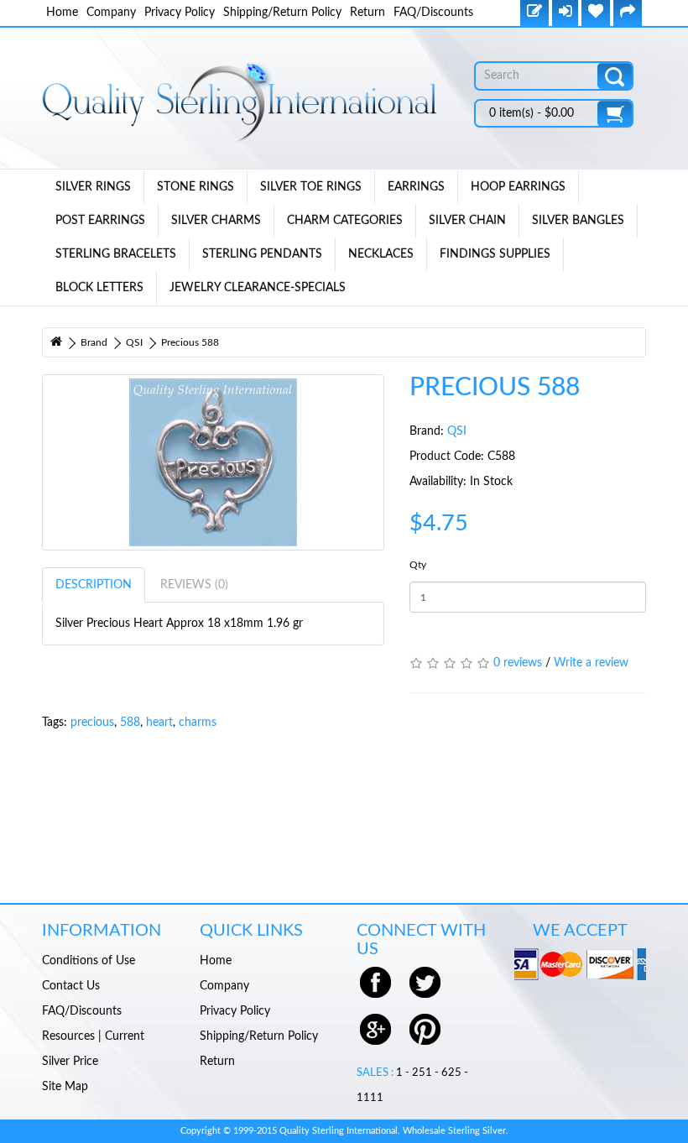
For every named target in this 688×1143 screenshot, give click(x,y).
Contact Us (71, 986)
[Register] (534, 13)
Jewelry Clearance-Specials (257, 288)
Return (367, 12)
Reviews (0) (194, 585)
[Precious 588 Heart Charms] (213, 462)
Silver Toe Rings (311, 187)
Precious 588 (190, 342)
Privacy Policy (179, 12)
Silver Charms (216, 221)
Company (111, 12)
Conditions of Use (88, 961)
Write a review (591, 663)
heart (159, 722)
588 (130, 722)
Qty (417, 565)
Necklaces (381, 254)
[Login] (565, 13)
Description (93, 585)
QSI (134, 342)
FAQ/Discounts (433, 12)
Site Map (65, 1087)
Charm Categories (345, 221)
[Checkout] (628, 13)
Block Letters (99, 288)
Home (62, 12)
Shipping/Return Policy (282, 12)
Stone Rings (195, 187)
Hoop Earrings (518, 187)
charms (197, 722)
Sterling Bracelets (115, 254)
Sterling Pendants (262, 254)
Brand (94, 342)
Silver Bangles (578, 221)
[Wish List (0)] (596, 13)
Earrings (416, 187)
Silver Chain (467, 221)
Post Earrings (100, 221)
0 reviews (517, 663)
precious (92, 722)
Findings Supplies (495, 254)
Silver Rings (93, 187)
